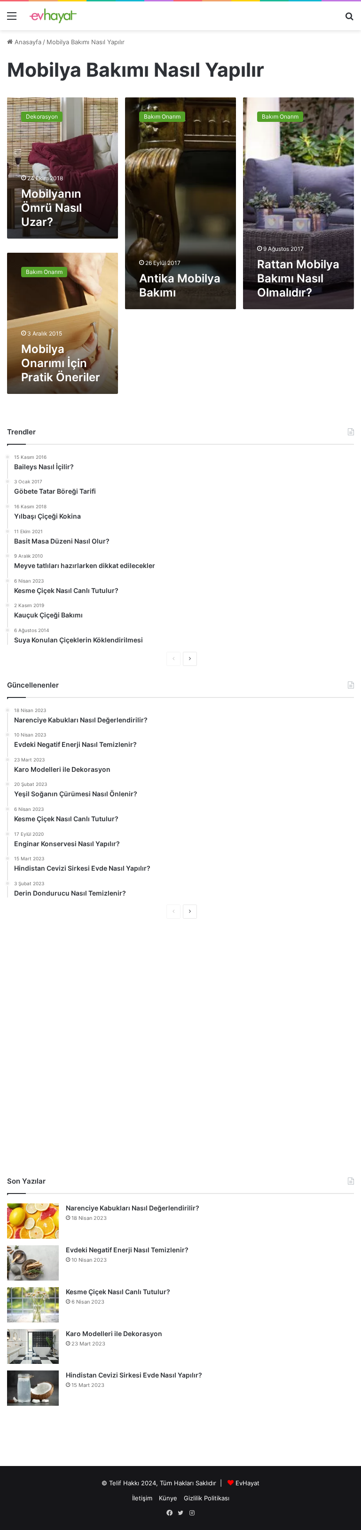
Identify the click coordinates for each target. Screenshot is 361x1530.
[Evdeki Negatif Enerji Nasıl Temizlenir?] (33, 1263)
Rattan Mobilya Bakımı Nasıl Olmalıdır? (298, 278)
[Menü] (11, 19)
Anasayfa (27, 42)
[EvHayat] (53, 16)
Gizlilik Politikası (206, 1498)
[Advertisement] (180, 1047)
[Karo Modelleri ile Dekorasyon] (33, 1346)
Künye (168, 1498)
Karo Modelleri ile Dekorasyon (114, 1334)
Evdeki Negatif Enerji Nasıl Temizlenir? (127, 1250)
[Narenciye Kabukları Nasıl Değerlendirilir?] (33, 1221)
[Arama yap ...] (349, 19)
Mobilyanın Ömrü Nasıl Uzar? (51, 208)
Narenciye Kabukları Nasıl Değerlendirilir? (132, 1208)
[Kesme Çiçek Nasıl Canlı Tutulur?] (33, 1304)
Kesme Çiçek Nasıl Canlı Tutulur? (118, 1292)
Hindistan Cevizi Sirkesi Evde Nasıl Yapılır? (134, 1375)
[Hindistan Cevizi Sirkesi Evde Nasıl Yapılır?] (33, 1388)
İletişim (142, 1498)
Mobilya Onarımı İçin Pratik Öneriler (60, 363)
